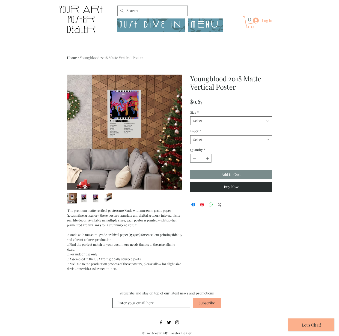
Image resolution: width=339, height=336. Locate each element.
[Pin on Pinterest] (202, 204)
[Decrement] (194, 158)
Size (194, 112)
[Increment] (208, 158)
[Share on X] (219, 204)
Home (72, 57)
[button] (205, 25)
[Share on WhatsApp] (211, 204)
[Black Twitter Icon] (169, 322)
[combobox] (231, 120)
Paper (195, 131)
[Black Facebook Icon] (161, 322)
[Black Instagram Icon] (177, 322)
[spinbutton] (201, 158)
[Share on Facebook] (193, 204)
